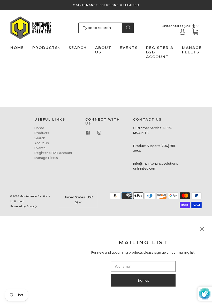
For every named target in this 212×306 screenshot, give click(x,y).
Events (129, 48)
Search (78, 48)
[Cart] (195, 32)
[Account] (182, 32)
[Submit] (128, 27)
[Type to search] (100, 28)
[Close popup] (202, 229)
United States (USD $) (179, 26)
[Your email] (143, 266)
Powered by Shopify (23, 206)
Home (17, 48)
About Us (103, 50)
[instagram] (99, 132)
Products (45, 48)
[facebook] (88, 132)
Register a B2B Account (159, 52)
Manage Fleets (192, 50)
